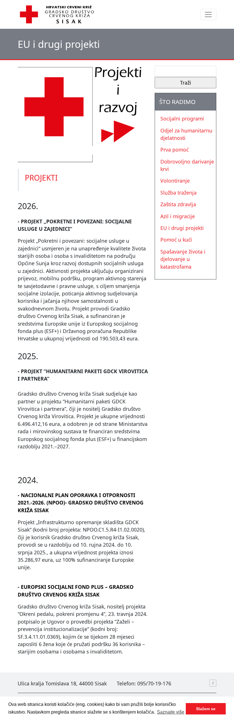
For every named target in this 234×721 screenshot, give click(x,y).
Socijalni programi (182, 118)
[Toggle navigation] (208, 14)
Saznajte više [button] (170, 712)
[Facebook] (212, 683)
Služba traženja (178, 192)
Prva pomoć (174, 149)
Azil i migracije (177, 216)
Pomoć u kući (176, 239)
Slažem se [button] (205, 708)
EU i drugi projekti (182, 227)
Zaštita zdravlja (178, 204)
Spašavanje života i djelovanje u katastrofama (182, 259)
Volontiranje (175, 180)
